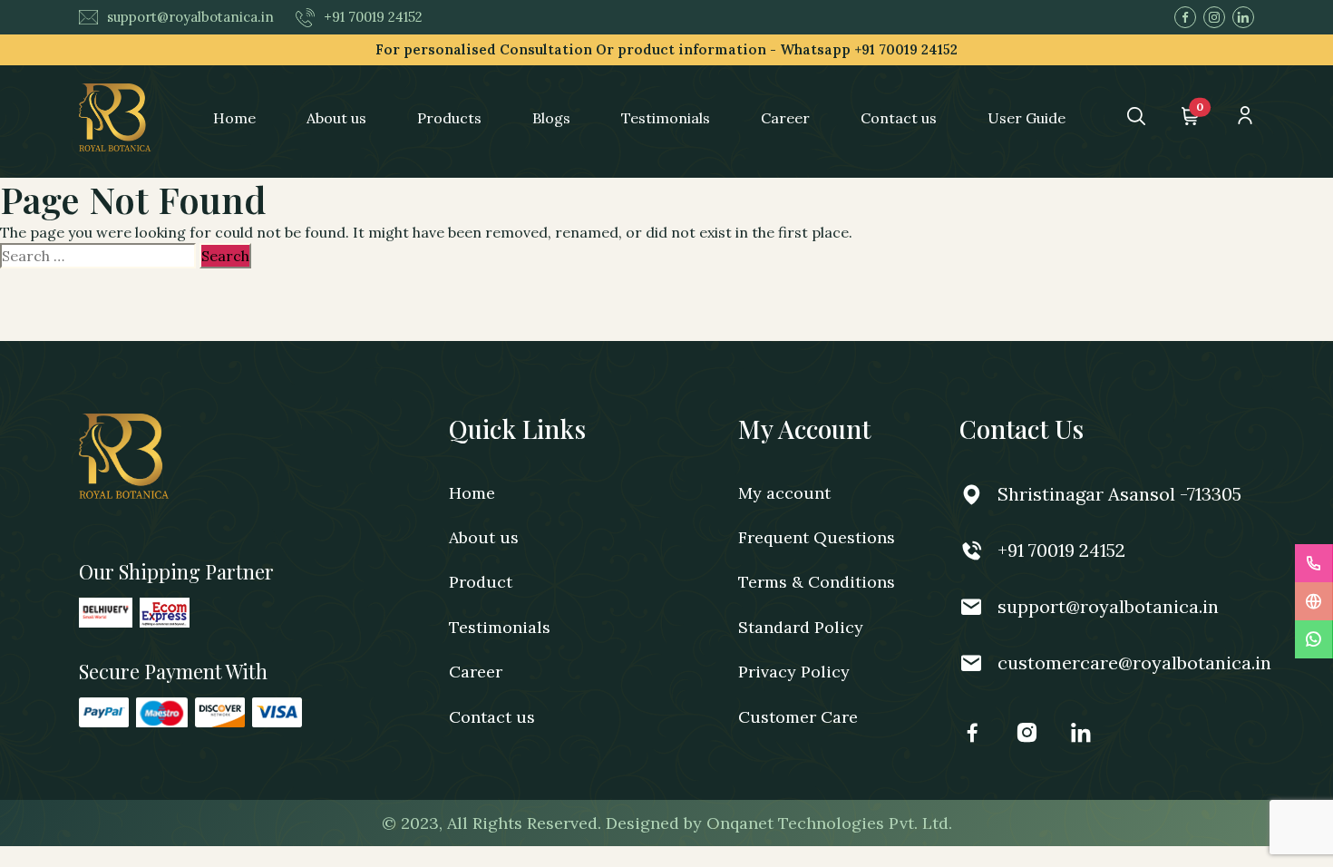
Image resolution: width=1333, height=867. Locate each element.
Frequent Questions (816, 537)
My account (784, 492)
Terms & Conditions (816, 581)
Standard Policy (800, 627)
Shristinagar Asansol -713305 (1119, 493)
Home (234, 118)
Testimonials (665, 118)
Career (785, 118)
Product (480, 581)
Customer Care (798, 716)
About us (336, 118)
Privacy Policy (794, 671)
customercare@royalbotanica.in (1134, 662)
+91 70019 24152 (373, 16)
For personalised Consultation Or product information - (666, 49)
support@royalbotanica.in (190, 16)
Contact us (899, 118)
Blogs (551, 118)
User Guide (1026, 118)
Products (449, 118)
